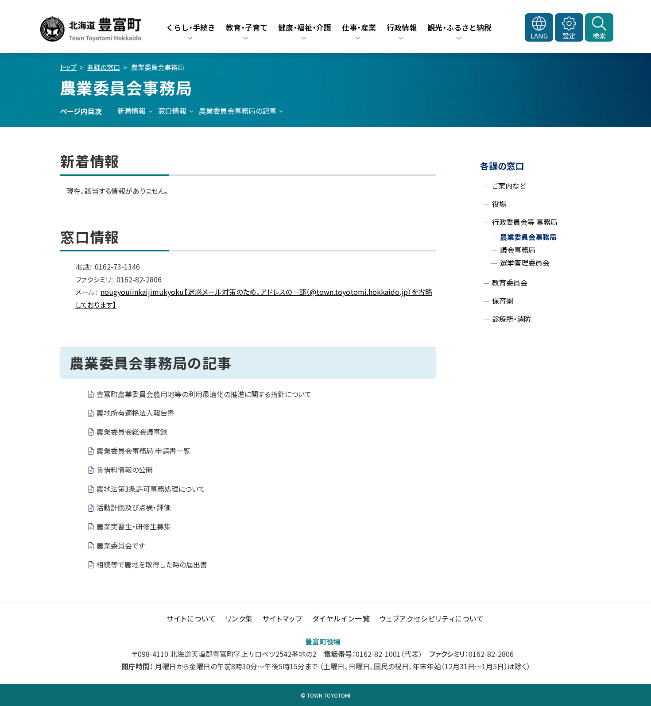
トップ (68, 67)
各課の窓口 (103, 67)
